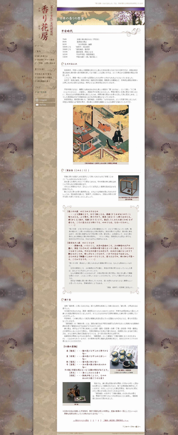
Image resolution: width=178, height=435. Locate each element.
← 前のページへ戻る (81, 420)
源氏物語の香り (45, 81)
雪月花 (45, 92)
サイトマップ (63, 433)
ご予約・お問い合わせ (45, 63)
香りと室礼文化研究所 (45, 59)
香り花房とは (45, 56)
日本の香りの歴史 (45, 77)
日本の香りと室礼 (45, 74)
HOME (45, 46)
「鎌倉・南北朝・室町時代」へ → (115, 420)
